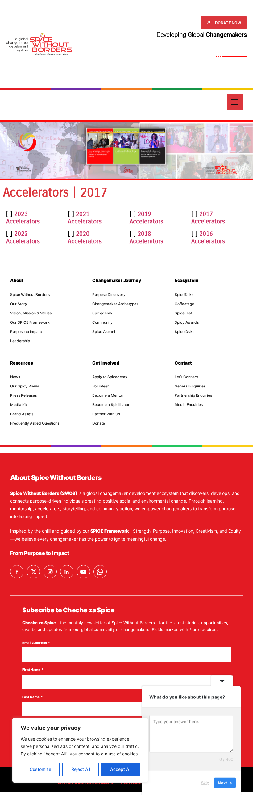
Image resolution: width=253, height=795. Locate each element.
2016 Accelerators (208, 237)
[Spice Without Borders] (39, 44)
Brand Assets (21, 414)
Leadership (20, 341)
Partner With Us (106, 414)
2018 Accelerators (146, 237)
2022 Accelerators (23, 237)
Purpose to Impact (26, 331)
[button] (224, 22)
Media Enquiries (189, 404)
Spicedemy (102, 313)
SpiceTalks (184, 294)
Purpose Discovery (109, 294)
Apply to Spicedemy (109, 376)
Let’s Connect (186, 376)
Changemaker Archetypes (115, 303)
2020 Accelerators (85, 237)
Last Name (32, 697)
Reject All (80, 769)
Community (102, 322)
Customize (40, 769)
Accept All (120, 769)
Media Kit (18, 404)
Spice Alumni (103, 331)
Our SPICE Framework (30, 322)
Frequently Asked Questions (34, 423)
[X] (33, 571)
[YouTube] (83, 571)
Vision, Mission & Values (31, 313)
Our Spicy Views (24, 386)
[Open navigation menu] (235, 102)
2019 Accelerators (146, 217)
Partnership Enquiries (193, 395)
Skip (205, 782)
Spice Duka (185, 331)
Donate (98, 423)
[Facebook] (16, 571)
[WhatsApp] (100, 571)
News (15, 376)
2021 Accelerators (85, 217)
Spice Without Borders (30, 294)
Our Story (18, 303)
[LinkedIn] (66, 571)
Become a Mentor (107, 395)
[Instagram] (50, 571)
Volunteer (100, 386)
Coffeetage (184, 303)
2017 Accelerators (208, 217)
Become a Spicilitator (111, 404)
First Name (33, 670)
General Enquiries (190, 386)
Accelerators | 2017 (55, 192)
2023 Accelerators (23, 217)
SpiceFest (183, 313)
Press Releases (23, 395)
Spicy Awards (187, 322)
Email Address (36, 643)
